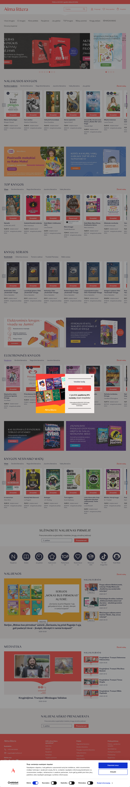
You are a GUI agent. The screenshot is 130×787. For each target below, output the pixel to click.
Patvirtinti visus (113, 765)
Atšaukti (113, 772)
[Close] (91, 376)
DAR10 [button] (79, 388)
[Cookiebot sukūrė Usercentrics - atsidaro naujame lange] (13, 783)
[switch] (54, 783)
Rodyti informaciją (103, 783)
